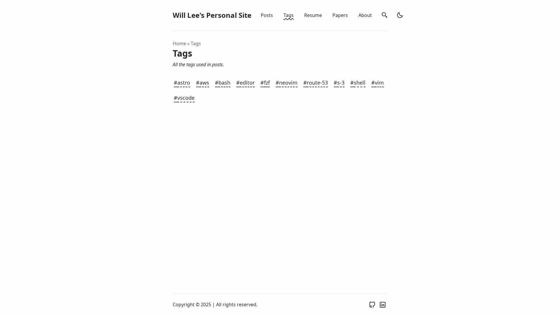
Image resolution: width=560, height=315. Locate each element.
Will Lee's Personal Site (212, 15)
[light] (400, 15)
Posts (267, 15)
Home (179, 43)
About (365, 15)
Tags (289, 15)
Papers (340, 15)
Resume (313, 15)
